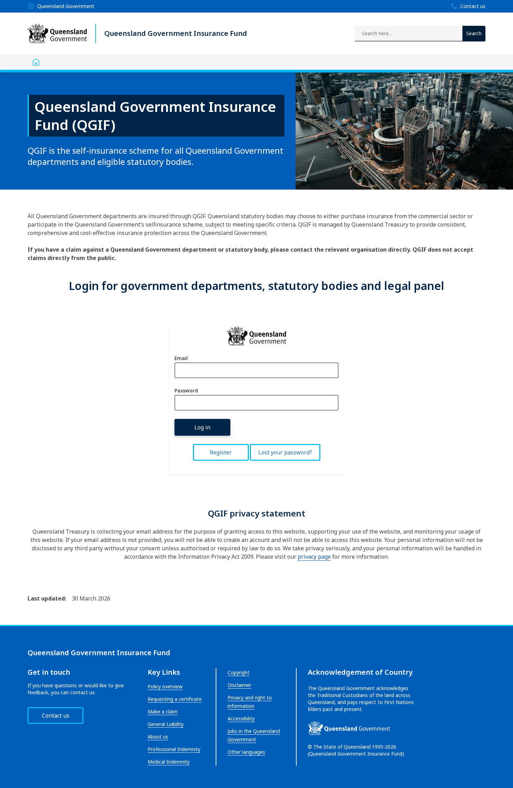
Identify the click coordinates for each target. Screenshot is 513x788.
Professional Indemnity (174, 749)
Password (186, 390)
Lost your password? (285, 452)
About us (158, 736)
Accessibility (241, 718)
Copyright (239, 672)
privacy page (314, 556)
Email (181, 358)
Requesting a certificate (175, 699)
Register (221, 452)
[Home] (36, 62)
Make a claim (163, 711)
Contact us (55, 715)
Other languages (246, 752)
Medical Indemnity (168, 761)
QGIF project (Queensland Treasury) (256, 336)
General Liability (166, 724)
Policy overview (165, 686)
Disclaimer (239, 685)
